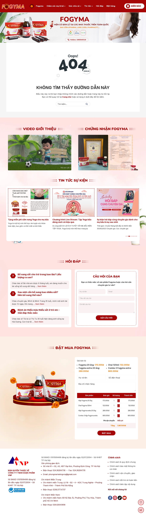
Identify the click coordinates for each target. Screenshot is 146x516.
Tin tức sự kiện (73, 180)
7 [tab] (135, 236)
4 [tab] (130, 236)
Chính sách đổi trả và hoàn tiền (123, 480)
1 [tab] (126, 236)
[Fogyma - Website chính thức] (13, 6)
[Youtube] (124, 500)
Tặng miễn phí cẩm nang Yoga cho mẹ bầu (28, 219)
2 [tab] (127, 236)
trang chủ (66, 97)
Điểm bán (136, 6)
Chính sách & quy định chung (123, 462)
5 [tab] (132, 236)
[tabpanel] (28, 208)
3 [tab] (129, 236)
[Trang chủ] (32, 6)
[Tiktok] (120, 500)
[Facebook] (110, 500)
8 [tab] (136, 236)
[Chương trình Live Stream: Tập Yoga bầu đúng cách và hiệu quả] (73, 202)
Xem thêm (42, 286)
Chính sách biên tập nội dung (122, 484)
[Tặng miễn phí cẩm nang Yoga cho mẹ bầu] (28, 202)
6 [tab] (133, 236)
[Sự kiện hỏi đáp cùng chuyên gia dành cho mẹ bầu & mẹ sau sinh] (117, 202)
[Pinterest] (115, 500)
